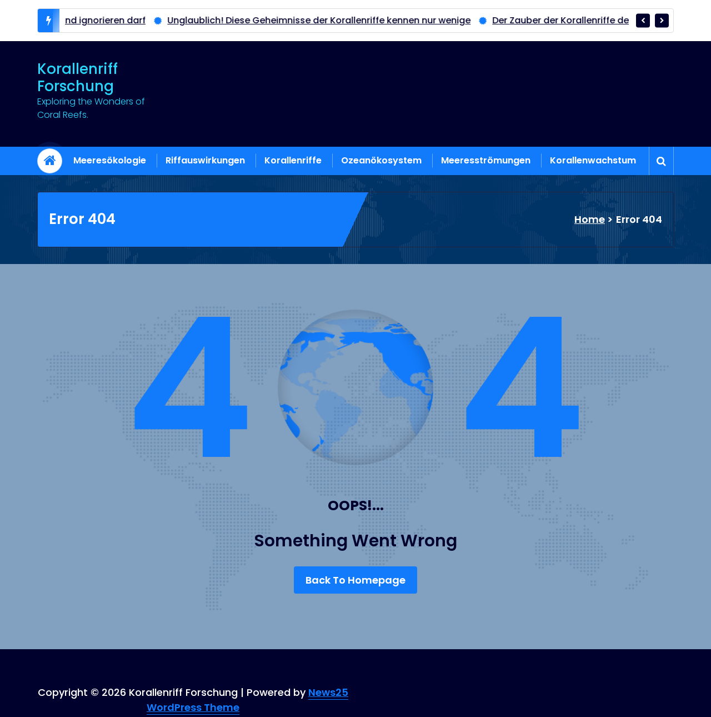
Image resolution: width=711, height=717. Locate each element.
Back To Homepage (355, 580)
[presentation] (643, 20)
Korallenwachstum (593, 160)
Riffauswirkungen (205, 160)
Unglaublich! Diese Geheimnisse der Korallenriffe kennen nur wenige (287, 20)
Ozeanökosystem (381, 160)
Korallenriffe (293, 160)
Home (589, 219)
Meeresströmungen (485, 160)
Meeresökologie (109, 160)
